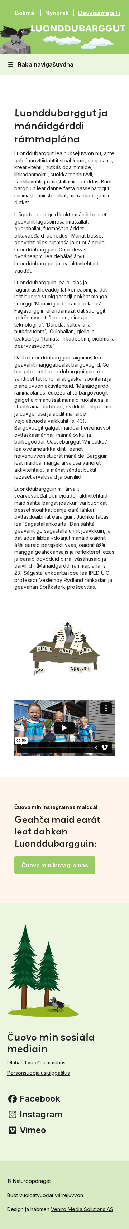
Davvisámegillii (99, 12)
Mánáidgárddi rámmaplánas (67, 303)
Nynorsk (57, 12)
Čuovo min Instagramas (55, 865)
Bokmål (25, 12)
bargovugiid (85, 365)
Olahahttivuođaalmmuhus (36, 1062)
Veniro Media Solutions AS (82, 1209)
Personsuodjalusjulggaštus (38, 1073)
